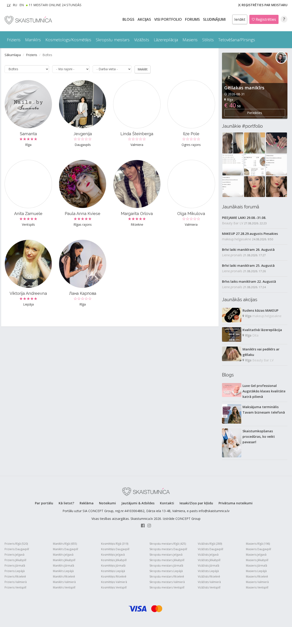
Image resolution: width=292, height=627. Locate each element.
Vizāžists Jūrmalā (208, 565)
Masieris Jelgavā (256, 555)
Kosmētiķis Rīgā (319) (114, 544)
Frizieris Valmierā (16, 582)
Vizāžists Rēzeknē (209, 576)
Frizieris (31, 55)
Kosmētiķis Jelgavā (113, 555)
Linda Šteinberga (136, 133)
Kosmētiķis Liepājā (113, 571)
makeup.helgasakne (236, 239)
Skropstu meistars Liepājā (166, 571)
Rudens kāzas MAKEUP (260, 310)
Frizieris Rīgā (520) (16, 544)
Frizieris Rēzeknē (15, 576)
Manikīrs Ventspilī (64, 587)
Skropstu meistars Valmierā (167, 582)
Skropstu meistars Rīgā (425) (167, 544)
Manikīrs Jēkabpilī (64, 560)
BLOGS (129, 19)
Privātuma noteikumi (236, 503)
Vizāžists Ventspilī (209, 587)
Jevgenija (82, 133)
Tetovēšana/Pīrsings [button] (236, 39)
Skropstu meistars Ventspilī (166, 587)
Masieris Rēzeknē (257, 576)
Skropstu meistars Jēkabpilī (166, 560)
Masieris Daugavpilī (258, 549)
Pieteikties (254, 113)
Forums (193, 19)
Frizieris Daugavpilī (17, 549)
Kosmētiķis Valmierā (114, 582)
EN (21, 5)
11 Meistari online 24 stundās (55, 5)
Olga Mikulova (191, 213)
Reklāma (87, 503)
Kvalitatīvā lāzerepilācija (262, 330)
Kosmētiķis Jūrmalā (113, 565)
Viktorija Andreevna (28, 293)
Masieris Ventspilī (257, 587)
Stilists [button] (208, 39)
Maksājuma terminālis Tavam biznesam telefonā (263, 410)
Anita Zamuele (28, 213)
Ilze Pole (191, 133)
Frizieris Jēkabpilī (15, 560)
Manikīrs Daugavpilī (65, 549)
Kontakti (167, 503)
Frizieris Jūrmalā (15, 565)
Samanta (28, 133)
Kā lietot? (66, 503)
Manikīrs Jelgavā (63, 555)
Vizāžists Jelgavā (208, 555)
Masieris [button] (190, 39)
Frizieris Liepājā (15, 571)
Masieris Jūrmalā (256, 565)
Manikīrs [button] (33, 39)
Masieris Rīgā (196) (258, 544)
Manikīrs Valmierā (64, 582)
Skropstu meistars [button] (113, 39)
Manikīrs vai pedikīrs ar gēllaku (260, 352)
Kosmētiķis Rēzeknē (113, 576)
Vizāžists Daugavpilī (210, 549)
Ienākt (239, 19)
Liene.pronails (232, 255)
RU (15, 5)
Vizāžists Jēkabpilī (209, 560)
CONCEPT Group (188, 518)
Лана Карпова (82, 293)
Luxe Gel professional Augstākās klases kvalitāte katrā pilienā (263, 391)
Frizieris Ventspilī (15, 587)
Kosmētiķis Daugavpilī (115, 549)
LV (8, 5)
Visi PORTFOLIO (168, 19)
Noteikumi (107, 503)
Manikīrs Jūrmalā (63, 565)
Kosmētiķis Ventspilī (114, 587)
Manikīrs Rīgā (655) (65, 544)
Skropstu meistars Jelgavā (165, 555)
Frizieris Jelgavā (14, 555)
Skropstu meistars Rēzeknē (166, 576)
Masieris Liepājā (256, 571)
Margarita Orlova (137, 213)
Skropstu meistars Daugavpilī (168, 549)
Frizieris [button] (14, 39)
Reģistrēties (265, 19)
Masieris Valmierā (257, 582)
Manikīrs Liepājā (63, 571)
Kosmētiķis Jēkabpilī (114, 560)
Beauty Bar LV (232, 223)
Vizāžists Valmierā (209, 582)
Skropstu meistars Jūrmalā (166, 565)
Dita (255, 335)
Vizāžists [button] (141, 39)
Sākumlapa (13, 55)
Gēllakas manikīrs (244, 88)
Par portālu (44, 503)
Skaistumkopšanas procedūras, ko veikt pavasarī (258, 436)
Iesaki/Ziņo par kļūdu (196, 503)
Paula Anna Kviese (82, 213)
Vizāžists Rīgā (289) (210, 544)
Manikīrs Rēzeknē (64, 576)
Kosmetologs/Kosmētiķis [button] (68, 39)
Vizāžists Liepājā (208, 571)
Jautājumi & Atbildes (137, 503)
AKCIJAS (145, 19)
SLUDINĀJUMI (215, 19)
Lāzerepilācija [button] (166, 39)
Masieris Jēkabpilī (257, 560)
